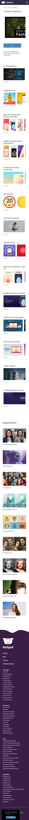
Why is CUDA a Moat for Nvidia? (11, 758)
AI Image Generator (7, 674)
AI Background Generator (9, 716)
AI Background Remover (9, 687)
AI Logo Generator (7, 699)
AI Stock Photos (7, 680)
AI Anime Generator (7, 691)
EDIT (12, 45)
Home (5, 7)
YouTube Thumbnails (12, 7)
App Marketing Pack (8, 718)
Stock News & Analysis (8, 764)
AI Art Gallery (6, 726)
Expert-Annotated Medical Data (10, 768)
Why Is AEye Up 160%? (8, 799)
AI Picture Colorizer (7, 697)
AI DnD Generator (7, 797)
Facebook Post (6, 783)
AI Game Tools (6, 707)
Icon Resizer (6, 724)
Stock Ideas (6, 756)
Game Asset (6, 793)
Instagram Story (7, 778)
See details (12, 813)
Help (4, 657)
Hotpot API (5, 672)
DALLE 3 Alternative (8, 747)
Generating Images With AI (9, 741)
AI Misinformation (8, 664)
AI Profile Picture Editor (8, 711)
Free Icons (5, 722)
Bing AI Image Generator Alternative (11, 745)
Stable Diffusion (7, 731)
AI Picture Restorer (7, 693)
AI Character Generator (8, 714)
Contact (5, 660)
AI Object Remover (7, 684)
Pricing (5, 653)
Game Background (7, 795)
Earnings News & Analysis (9, 766)
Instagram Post (6, 776)
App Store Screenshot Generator (11, 762)
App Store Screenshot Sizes (10, 749)
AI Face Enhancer (7, 695)
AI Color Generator (7, 729)
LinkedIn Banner (7, 785)
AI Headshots (6, 678)
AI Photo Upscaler (7, 682)
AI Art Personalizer (7, 689)
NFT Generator (6, 720)
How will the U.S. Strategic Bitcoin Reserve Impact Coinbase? (13, 790)
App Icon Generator (7, 751)
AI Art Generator (7, 676)
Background (6, 801)
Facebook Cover (7, 780)
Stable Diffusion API (8, 733)
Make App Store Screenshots (10, 753)
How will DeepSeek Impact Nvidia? (11, 743)
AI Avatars (5, 709)
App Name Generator (8, 760)
